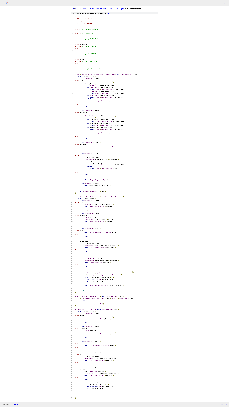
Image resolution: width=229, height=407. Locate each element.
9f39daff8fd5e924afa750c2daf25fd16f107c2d (97, 9)
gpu (122, 9)
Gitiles (11, 404)
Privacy (16, 404)
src (118, 9)
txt (221, 404)
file (107, 13)
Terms (21, 404)
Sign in (225, 3)
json (225, 404)
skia (72, 9)
